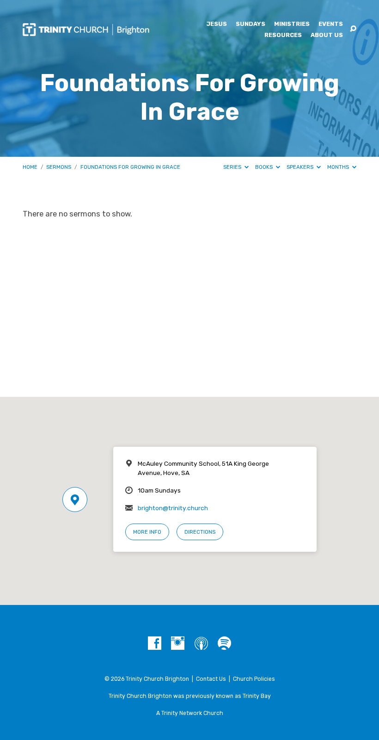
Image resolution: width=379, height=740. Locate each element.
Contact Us (211, 679)
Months (338, 167)
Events (330, 24)
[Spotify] (224, 643)
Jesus (216, 24)
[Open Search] (353, 29)
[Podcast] (201, 643)
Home (30, 167)
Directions (199, 532)
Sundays (250, 24)
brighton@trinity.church (173, 508)
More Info (147, 532)
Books (264, 167)
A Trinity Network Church (189, 713)
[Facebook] (154, 643)
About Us (327, 35)
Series (233, 167)
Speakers (301, 167)
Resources (283, 35)
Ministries (292, 24)
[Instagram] (177, 643)
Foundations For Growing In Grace (130, 167)
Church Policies (254, 679)
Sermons (58, 167)
